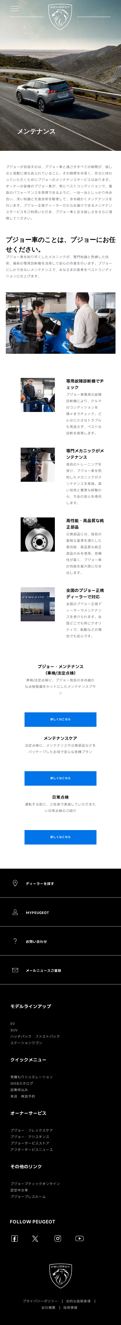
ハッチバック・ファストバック (35, 1036)
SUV (13, 1030)
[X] (36, 1238)
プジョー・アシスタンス (29, 1136)
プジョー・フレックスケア (31, 1130)
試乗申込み (19, 1089)
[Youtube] (80, 1238)
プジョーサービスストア (29, 1143)
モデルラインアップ (30, 1006)
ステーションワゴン (26, 1043)
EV (12, 1023)
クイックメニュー (28, 1060)
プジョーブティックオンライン (35, 1183)
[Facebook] (15, 1238)
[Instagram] (58, 1238)
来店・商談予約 (22, 1096)
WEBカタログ (21, 1083)
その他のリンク (26, 1166)
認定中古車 (19, 1190)
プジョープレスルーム (28, 1196)
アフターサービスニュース (31, 1149)
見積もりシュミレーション (31, 1077)
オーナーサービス (28, 1113)
